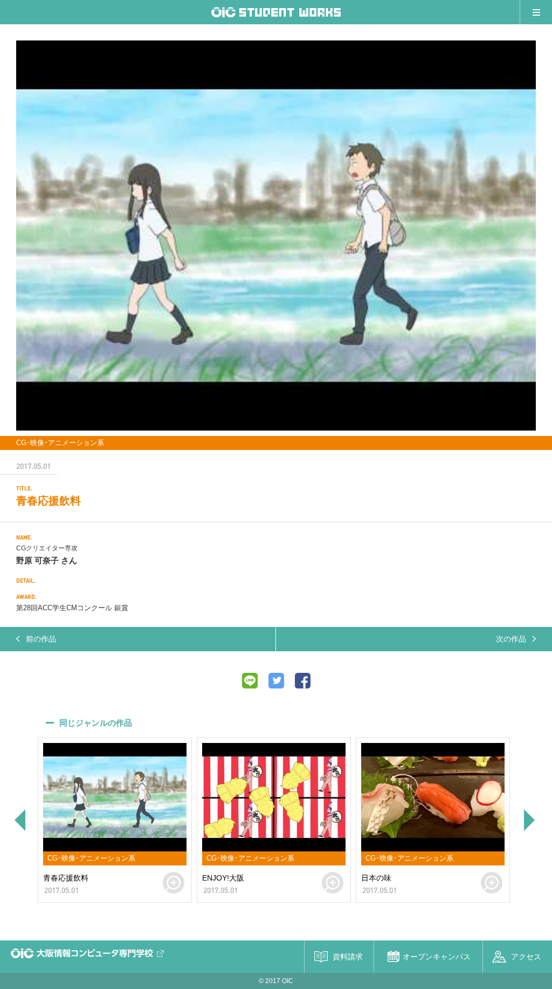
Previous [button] (19, 820)
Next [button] (530, 820)
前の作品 (41, 639)
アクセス (526, 956)
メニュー (536, 12)
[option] (276, 235)
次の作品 (511, 639)
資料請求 (348, 956)
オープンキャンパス (437, 956)
